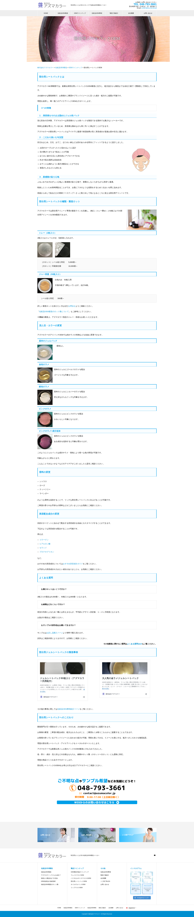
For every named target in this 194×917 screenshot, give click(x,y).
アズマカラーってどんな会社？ (51, 875)
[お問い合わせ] (56, 841)
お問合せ (72, 306)
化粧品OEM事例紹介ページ (68, 709)
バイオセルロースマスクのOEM (81, 878)
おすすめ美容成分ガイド (73, 564)
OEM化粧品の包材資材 (48, 881)
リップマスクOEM (77, 887)
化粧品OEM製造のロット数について (54, 312)
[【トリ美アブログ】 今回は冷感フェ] (135, 888)
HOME (46, 13)
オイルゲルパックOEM (78, 884)
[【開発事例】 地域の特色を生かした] (135, 877)
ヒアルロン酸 (45, 544)
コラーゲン (44, 540)
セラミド (43, 548)
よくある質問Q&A (134, 644)
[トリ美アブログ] (138, 841)
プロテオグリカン (47, 552)
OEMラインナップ (80, 13)
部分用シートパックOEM (79, 881)
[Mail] (154, 855)
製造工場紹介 (114, 13)
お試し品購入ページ (54, 633)
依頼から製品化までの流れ (49, 878)
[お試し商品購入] (97, 841)
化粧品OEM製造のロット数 (49, 884)
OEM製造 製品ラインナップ (80, 872)
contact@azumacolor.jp (149, 8)
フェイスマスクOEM (77, 875)
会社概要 (131, 13)
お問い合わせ (148, 13)
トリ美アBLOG (105, 881)
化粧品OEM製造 (63, 13)
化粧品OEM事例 (97, 13)
